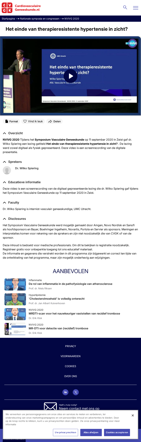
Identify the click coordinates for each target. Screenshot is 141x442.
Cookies (70, 366)
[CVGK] (21, 7)
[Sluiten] (133, 415)
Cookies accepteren (117, 432)
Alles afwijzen (91, 432)
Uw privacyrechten (65, 432)
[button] (22, 182)
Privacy (70, 346)
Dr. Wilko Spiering (27, 168)
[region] (70, 424)
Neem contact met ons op (79, 408)
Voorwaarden (70, 356)
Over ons (70, 376)
